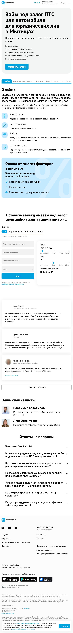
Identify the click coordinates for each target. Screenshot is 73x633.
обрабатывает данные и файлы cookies (27, 623)
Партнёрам (6, 546)
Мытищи (37, 2)
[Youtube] (9, 528)
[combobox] (18, 244)
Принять (64, 626)
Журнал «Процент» (44, 550)
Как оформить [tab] (52, 81)
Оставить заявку (17, 66)
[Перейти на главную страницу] (8, 2)
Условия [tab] (39, 81)
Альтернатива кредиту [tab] (23, 81)
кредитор (27, 567)
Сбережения (6, 538)
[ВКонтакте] (3, 528)
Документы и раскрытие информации (51, 546)
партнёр (19, 567)
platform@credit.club (8, 613)
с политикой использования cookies (23, 629)
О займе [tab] (6, 81)
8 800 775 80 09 (47, 2)
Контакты (40, 538)
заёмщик (4, 567)
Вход (63, 3)
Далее (18, 276)
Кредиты (5, 535)
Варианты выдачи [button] (7, 605)
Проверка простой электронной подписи (52, 554)
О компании (40, 535)
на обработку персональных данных (13, 284)
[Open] (32, 269)
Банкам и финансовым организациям (16, 542)
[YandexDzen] (16, 528)
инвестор (12, 567)
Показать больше (36, 387)
